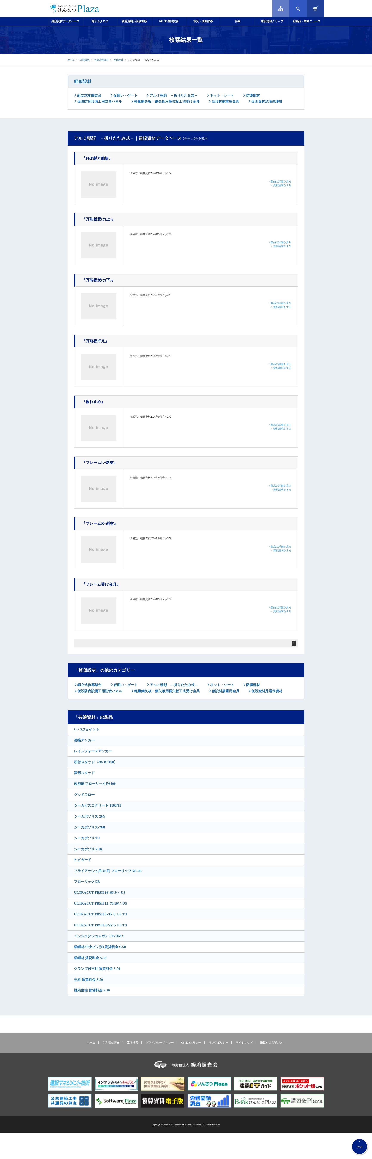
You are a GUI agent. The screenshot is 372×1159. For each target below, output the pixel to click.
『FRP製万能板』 (97, 158)
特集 (237, 21)
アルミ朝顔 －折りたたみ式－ (173, 95)
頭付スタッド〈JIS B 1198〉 (95, 762)
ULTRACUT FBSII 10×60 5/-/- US (99, 892)
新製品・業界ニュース (307, 21)
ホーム (71, 59)
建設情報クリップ (272, 21)
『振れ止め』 (93, 402)
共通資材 (84, 59)
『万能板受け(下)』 (98, 280)
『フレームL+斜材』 (100, 462)
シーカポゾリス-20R (89, 827)
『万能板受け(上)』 (98, 219)
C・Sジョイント (86, 729)
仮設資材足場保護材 (266, 101)
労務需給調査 (111, 1042)
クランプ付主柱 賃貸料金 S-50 (97, 968)
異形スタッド (84, 773)
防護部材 (252, 95)
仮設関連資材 (101, 59)
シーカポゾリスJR (88, 849)
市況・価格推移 (203, 21)
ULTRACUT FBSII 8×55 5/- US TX (100, 925)
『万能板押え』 (95, 341)
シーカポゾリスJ (87, 838)
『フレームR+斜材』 (100, 523)
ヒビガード (82, 860)
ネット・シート (221, 95)
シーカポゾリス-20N (89, 816)
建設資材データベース (65, 21)
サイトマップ (244, 1042)
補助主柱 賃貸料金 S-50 (92, 990)
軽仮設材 (118, 59)
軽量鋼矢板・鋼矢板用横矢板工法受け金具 (166, 101)
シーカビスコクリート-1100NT (97, 805)
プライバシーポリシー (160, 1042)
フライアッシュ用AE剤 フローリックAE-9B (108, 871)
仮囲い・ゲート (125, 95)
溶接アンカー (84, 740)
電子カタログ (99, 21)
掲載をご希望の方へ (272, 1042)
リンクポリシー (218, 1042)
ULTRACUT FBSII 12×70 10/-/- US (100, 903)
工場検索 (132, 1042)
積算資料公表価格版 (134, 21)
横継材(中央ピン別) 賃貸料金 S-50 (100, 947)
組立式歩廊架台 (88, 95)
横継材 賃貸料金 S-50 (90, 958)
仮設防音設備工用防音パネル (99, 101)
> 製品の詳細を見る (279, 181)
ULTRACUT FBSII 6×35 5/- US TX (100, 914)
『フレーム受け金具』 (101, 584)
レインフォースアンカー (93, 751)
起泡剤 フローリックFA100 (95, 783)
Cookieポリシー (191, 1042)
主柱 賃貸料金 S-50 (88, 979)
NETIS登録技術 (169, 21)
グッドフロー (84, 794)
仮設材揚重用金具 (225, 101)
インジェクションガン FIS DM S (99, 936)
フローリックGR (87, 881)
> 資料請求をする (281, 185)
